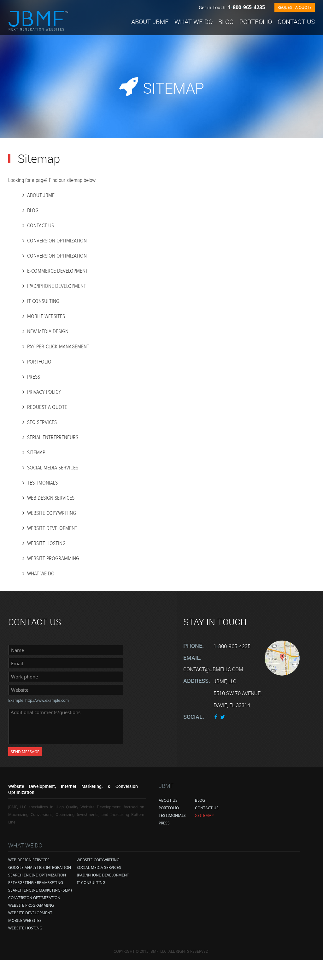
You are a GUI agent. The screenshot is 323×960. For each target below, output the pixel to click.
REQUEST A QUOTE (295, 7)
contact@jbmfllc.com (213, 669)
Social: (193, 716)
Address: (196, 680)
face (216, 716)
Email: (192, 657)
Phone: (193, 645)
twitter (222, 716)
